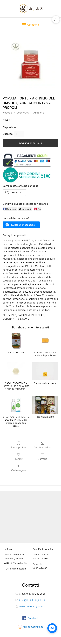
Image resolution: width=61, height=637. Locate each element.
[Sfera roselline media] (45, 371)
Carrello (42, 458)
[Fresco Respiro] (16, 340)
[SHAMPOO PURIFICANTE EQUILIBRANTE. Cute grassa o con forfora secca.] (16, 405)
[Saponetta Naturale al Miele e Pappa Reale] (45, 340)
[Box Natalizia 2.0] (45, 405)
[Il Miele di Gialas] (30, 9)
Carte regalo (18, 470)
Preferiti (18, 458)
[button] (14, 192)
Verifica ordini (42, 447)
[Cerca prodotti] (56, 19)
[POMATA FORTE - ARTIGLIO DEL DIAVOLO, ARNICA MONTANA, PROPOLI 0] (30, 63)
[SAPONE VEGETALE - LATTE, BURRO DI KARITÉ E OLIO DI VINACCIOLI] (16, 371)
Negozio (7, 112)
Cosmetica (22, 112)
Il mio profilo (18, 447)
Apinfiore (38, 112)
